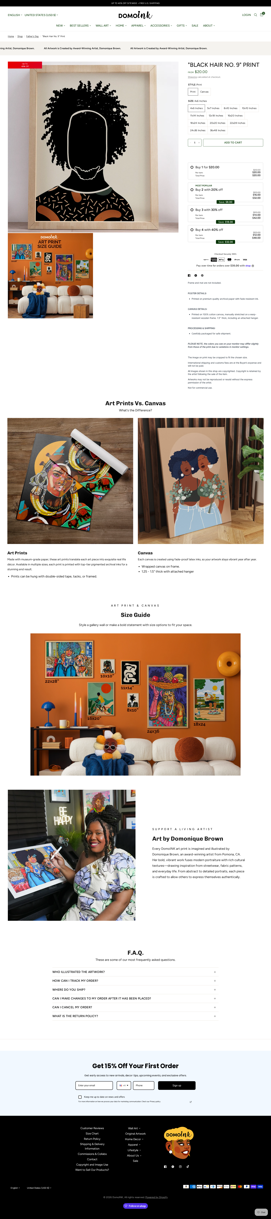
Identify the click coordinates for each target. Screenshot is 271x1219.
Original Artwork (135, 1133)
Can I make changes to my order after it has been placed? (101, 998)
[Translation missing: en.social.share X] (196, 275)
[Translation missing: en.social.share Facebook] (190, 275)
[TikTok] (190, 1166)
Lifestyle (133, 1150)
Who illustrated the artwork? (78, 972)
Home (120, 25)
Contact (92, 1159)
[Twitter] (175, 1166)
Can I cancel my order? (72, 1007)
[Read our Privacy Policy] (191, 1102)
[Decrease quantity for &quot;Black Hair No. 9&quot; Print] (190, 142)
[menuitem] (60, 26)
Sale (195, 25)
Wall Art (102, 25)
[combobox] (124, 1085)
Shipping (192, 77)
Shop (20, 36)
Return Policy (92, 1139)
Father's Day (32, 36)
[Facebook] (167, 1166)
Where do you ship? (68, 989)
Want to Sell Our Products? (92, 1170)
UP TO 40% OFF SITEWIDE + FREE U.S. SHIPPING (135, 3)
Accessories (160, 25)
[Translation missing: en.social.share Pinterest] (203, 275)
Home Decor (133, 1139)
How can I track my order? (75, 981)
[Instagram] (182, 1166)
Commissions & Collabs (92, 1154)
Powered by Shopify (156, 1197)
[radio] (225, 171)
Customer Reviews (92, 1128)
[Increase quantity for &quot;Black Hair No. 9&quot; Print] (199, 142)
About (208, 25)
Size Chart (92, 1133)
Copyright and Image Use (92, 1164)
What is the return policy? (75, 1016)
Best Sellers (79, 25)
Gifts (181, 25)
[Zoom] (172, 68)
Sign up (177, 1085)
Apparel (137, 25)
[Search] (255, 15)
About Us (133, 1155)
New (59, 25)
